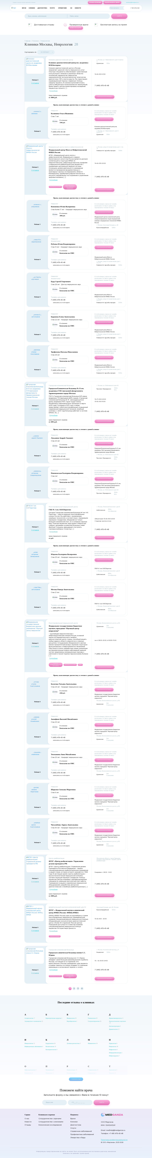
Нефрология (113, 1049)
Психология (50, 1070)
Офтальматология (30, 1070)
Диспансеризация (115, 1026)
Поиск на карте (75, 28)
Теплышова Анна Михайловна (63, 754)
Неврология (113, 1046)
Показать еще (76, 1079)
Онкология (29, 1073)
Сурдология (92, 1073)
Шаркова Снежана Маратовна (63, 790)
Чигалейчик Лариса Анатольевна (64, 825)
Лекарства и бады (77, 1137)
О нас (27, 1118)
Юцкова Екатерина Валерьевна (64, 554)
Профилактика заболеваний (82, 1134)
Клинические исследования (50, 1125)
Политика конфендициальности (114, 1140)
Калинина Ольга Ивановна (62, 113)
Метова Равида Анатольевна (62, 589)
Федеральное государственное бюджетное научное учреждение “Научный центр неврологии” (65, 628)
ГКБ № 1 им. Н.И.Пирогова (60, 510)
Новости (78, 8)
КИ (71, 8)
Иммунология (30, 1043)
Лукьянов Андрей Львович (62, 438)
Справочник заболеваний (81, 1131)
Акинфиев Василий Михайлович (64, 719)
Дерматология (114, 1029)
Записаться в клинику (104, 96)
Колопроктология (51, 1049)
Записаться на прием (104, 119)
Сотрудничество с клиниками (51, 1122)
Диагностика (42, 8)
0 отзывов (35, 83)
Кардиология (50, 1043)
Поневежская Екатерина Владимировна (67, 473)
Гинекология (92, 1018)
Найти (125, 8)
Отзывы (28, 1125)
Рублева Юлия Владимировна (63, 244)
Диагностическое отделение (117, 1022)
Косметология (51, 1046)
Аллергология (30, 1018)
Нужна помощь (95, 2)
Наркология (113, 1043)
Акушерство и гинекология (34, 1021)
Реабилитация (72, 1070)
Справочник (62, 8)
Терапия (112, 1073)
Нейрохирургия (114, 1056)
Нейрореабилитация (115, 1052)
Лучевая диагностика (74, 1043)
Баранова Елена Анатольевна (63, 317)
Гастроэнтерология (94, 1021)
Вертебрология (72, 1021)
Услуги (52, 8)
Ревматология (72, 1073)
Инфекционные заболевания (34, 1046)
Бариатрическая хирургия (54, 1018)
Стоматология (93, 1070)
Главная (27, 41)
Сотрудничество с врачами (50, 1118)
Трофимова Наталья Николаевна (64, 352)
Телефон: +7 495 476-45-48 (112, 1133)
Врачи (24, 8)
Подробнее (53, 91)
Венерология (71, 1018)
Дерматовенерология (116, 1018)
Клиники (32, 8)
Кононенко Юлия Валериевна (63, 207)
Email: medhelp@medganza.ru (113, 1130)
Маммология (92, 1043)
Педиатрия (50, 1073)
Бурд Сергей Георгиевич (61, 281)
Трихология (113, 1070)
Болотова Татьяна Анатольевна (63, 684)
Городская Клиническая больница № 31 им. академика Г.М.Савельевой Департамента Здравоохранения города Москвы (66, 390)
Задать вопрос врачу (112, 2)
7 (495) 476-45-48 (102, 85)
